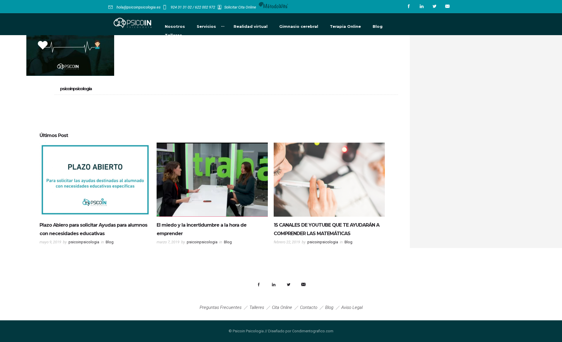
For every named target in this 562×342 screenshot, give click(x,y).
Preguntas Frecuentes (220, 307)
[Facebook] (408, 6)
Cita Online (282, 307)
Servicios (206, 26)
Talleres (173, 35)
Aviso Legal (352, 307)
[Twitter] (434, 6)
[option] (95, 195)
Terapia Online (345, 26)
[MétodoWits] (273, 7)
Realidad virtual (251, 26)
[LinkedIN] (421, 6)
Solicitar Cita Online (240, 7)
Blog (378, 26)
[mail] (447, 6)
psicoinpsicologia (83, 242)
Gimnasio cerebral (298, 26)
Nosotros (175, 26)
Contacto (308, 307)
